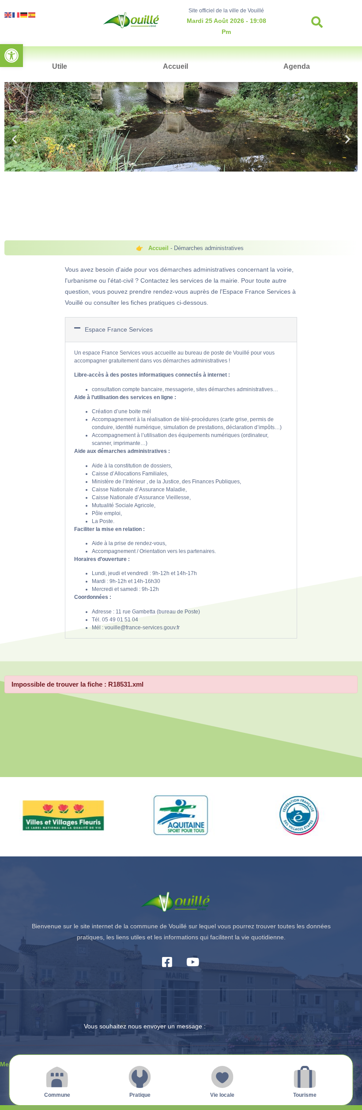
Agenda (296, 66)
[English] (8, 14)
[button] (11, 55)
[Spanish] (32, 14)
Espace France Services (119, 329)
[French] (16, 14)
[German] (24, 14)
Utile (59, 66)
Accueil (175, 66)
